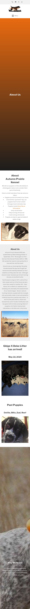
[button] (1, 429)
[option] (15, 378)
